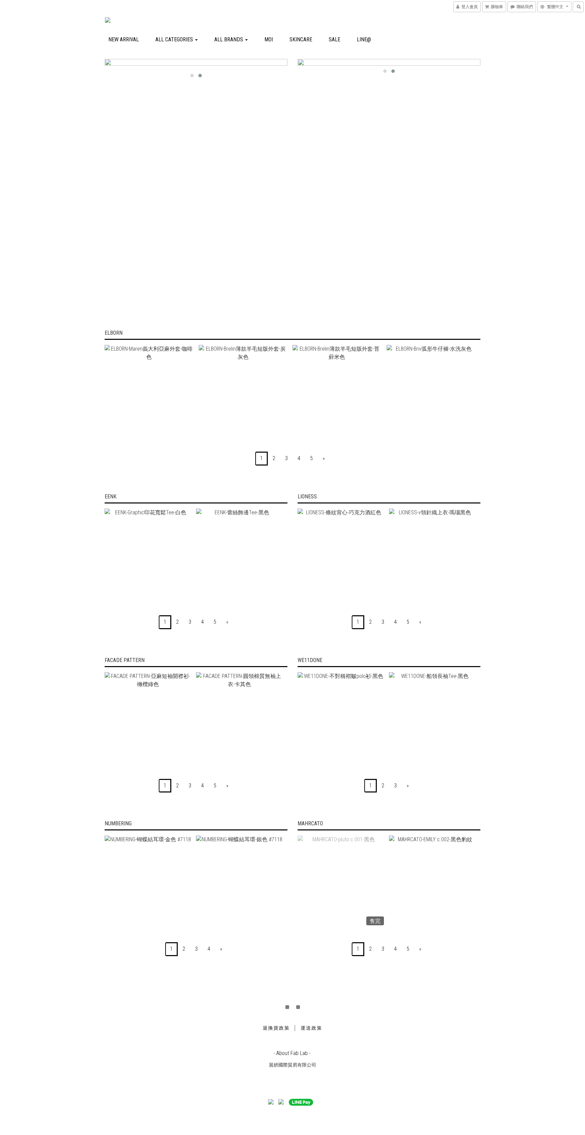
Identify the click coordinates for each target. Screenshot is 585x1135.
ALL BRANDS (229, 39)
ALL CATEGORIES (174, 39)
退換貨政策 (276, 1028)
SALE (334, 39)
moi (268, 39)
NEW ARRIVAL (123, 39)
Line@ (364, 39)
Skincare (300, 39)
